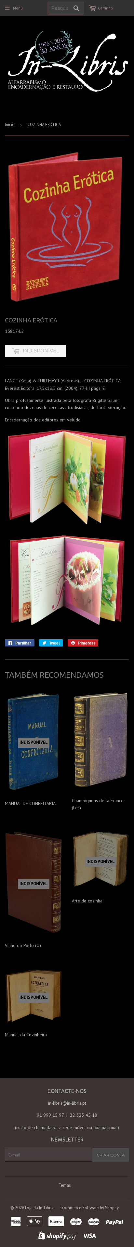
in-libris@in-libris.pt (67, 1103)
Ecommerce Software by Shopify (89, 1208)
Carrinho (105, 8)
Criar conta (111, 1155)
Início (10, 124)
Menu (18, 8)
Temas (65, 1185)
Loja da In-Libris (39, 1208)
